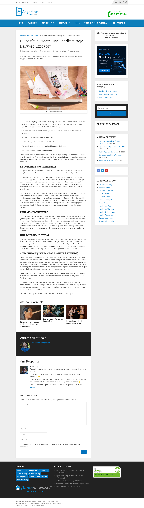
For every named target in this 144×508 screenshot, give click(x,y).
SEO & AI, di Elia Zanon (107, 152)
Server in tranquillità (106, 97)
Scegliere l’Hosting (105, 185)
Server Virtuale (104, 203)
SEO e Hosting (48, 23)
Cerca (112, 114)
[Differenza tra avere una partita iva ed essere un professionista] (30, 312)
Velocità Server (104, 188)
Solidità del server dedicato (108, 91)
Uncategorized (22, 477)
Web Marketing (118, 23)
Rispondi (32, 387)
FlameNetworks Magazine (24, 501)
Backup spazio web (106, 218)
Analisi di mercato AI (106, 160)
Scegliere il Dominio (106, 191)
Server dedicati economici (108, 94)
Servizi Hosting (34, 474)
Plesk (77, 23)
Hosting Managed (105, 200)
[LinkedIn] (102, 170)
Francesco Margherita (29, 51)
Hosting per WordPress (107, 209)
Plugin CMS (32, 23)
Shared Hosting (104, 197)
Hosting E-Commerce (107, 212)
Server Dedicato (104, 194)
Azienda (42, 2)
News (20, 23)
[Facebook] (98, 170)
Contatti (50, 2)
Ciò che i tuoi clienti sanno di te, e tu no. (74, 322)
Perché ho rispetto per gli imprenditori (53, 320)
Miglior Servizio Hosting (23, 2)
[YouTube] (106, 170)
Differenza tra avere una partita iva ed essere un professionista (29, 324)
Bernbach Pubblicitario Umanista (110, 155)
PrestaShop (64, 23)
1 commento (74, 51)
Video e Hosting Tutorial (95, 23)
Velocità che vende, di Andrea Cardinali (70, 470)
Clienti (35, 2)
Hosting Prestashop (106, 215)
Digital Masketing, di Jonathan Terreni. (112, 146)
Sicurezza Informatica (107, 221)
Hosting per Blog (105, 206)
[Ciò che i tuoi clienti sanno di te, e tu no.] (76, 312)
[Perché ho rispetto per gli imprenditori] (53, 311)
